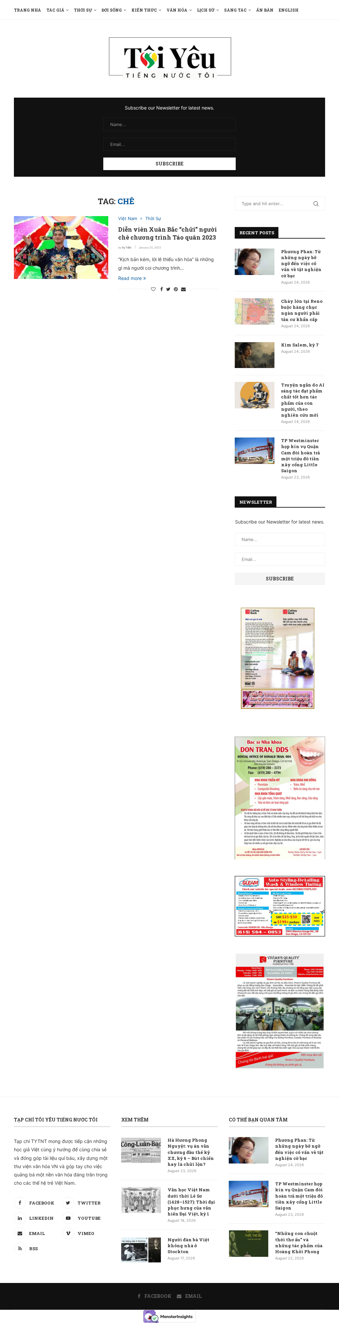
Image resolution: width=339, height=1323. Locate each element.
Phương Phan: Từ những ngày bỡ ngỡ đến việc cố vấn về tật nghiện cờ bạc (301, 264)
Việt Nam (127, 218)
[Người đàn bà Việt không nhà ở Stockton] (141, 1250)
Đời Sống (112, 10)
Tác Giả (55, 10)
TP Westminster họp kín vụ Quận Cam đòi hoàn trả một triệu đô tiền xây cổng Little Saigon (300, 455)
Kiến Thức (144, 10)
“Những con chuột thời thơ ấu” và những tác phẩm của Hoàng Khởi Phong (298, 1242)
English (289, 10)
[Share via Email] (183, 289)
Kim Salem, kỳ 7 (300, 345)
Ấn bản (264, 10)
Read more (130, 278)
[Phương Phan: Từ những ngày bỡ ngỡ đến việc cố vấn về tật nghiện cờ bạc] (254, 262)
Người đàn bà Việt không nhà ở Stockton (188, 1246)
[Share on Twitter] (168, 289)
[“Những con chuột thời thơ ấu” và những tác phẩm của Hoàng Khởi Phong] (248, 1243)
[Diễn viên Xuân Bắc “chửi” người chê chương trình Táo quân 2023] (61, 247)
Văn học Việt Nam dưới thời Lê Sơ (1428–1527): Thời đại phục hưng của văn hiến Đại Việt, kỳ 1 (191, 1202)
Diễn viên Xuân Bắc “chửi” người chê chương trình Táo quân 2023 (167, 233)
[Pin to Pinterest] (176, 289)
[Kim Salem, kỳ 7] (254, 355)
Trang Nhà (27, 10)
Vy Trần (126, 247)
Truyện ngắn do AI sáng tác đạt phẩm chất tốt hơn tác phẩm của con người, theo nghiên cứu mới (302, 400)
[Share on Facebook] (161, 289)
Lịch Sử (206, 10)
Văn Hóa (177, 10)
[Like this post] (153, 289)
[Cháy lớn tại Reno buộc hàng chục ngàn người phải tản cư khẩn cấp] (254, 311)
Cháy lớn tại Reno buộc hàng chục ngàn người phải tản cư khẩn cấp (301, 310)
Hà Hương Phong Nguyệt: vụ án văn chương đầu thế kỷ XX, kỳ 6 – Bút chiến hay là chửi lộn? (191, 1152)
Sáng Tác (235, 10)
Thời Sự (83, 10)
